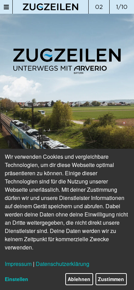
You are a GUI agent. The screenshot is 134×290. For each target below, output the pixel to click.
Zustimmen (111, 279)
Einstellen (16, 279)
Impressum (18, 264)
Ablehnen (79, 279)
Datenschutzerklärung (62, 264)
